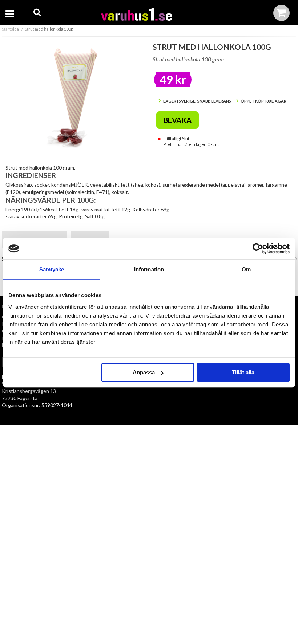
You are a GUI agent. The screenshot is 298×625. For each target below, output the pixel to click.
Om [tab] (246, 269)
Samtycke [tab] (51, 269)
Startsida (10, 29)
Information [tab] (149, 269)
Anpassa (144, 372)
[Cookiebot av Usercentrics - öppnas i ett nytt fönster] (258, 248)
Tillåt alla (243, 372)
